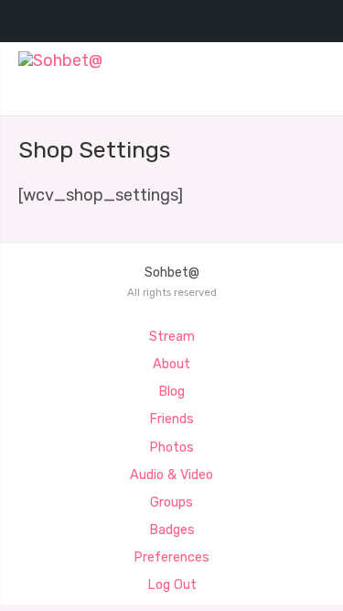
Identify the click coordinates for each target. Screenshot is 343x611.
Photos (171, 447)
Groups (171, 502)
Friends (171, 419)
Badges (172, 530)
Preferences (171, 557)
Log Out (172, 585)
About (171, 364)
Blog (171, 391)
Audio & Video (171, 475)
